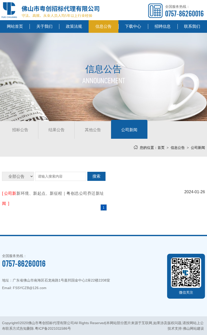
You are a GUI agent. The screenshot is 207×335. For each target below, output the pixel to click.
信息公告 (103, 26)
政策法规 (74, 26)
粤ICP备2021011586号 (53, 328)
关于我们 (44, 26)
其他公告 (93, 130)
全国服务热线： (184, 11)
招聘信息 (162, 26)
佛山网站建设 (193, 328)
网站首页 (15, 26)
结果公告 (56, 130)
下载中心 (133, 26)
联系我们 (192, 26)
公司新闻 (129, 130)
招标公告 (20, 130)
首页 (161, 148)
